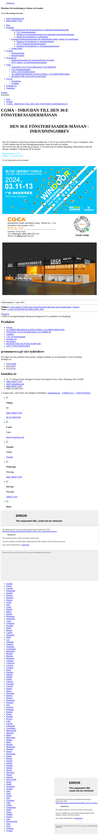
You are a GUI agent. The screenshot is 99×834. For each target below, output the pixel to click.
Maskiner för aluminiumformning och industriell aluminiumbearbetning (45, 34)
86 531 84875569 (13, 417)
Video (8, 65)
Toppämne (10, 88)
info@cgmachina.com (15, 384)
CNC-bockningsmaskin (26, 32)
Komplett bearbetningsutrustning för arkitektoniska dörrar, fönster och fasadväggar (44, 39)
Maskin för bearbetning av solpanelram (32, 37)
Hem (8, 25)
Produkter (10, 27)
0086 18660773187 (14, 386)
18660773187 (12, 497)
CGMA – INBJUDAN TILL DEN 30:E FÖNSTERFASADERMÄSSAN (36, 104)
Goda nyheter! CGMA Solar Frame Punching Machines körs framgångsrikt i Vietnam (44, 307)
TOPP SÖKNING (83, 393)
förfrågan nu (6, 359)
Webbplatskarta (53, 393)
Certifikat (15, 83)
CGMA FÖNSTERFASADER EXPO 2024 (25, 309)
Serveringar (16, 81)
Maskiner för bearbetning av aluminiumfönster (35, 41)
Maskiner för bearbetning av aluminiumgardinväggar (37, 46)
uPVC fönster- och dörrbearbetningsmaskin (29, 62)
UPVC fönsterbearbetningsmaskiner (31, 44)
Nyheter (9, 51)
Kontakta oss (11, 86)
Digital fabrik (16, 48)
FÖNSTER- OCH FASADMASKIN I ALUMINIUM (33, 67)
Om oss (9, 79)
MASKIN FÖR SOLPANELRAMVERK (28, 76)
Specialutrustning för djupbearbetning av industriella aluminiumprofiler (40, 30)
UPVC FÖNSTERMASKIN (23, 72)
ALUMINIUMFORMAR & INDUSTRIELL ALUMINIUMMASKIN (40, 74)
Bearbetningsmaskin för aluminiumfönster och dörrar (32, 60)
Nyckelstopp (11, 58)
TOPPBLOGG (68, 393)
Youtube (9, 457)
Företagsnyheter (17, 53)
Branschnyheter (17, 55)
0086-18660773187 (14, 381)
